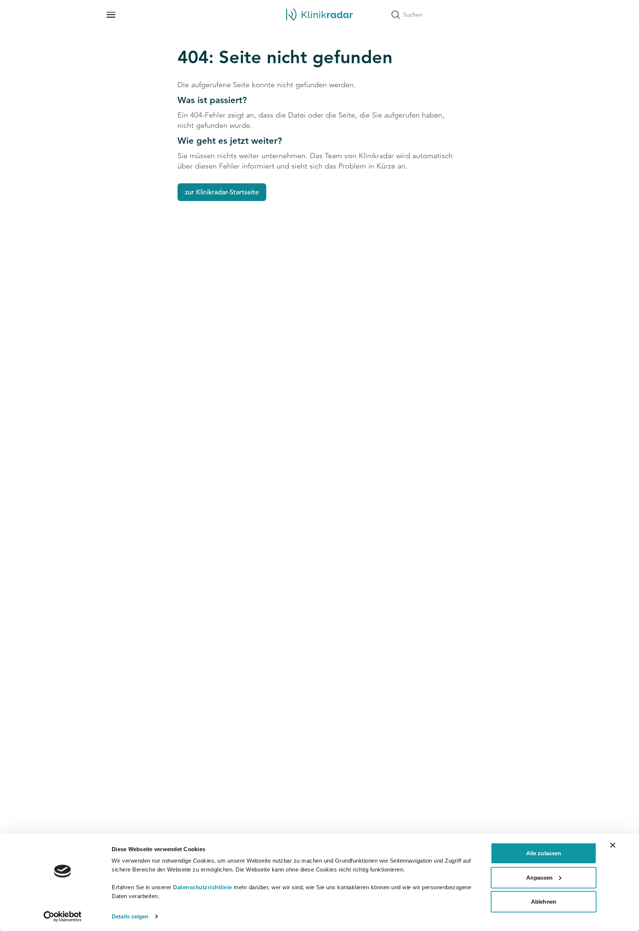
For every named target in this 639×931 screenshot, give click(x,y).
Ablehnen (543, 901)
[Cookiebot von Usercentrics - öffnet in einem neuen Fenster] (62, 916)
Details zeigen (130, 916)
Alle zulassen (543, 853)
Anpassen (539, 877)
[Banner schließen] (612, 845)
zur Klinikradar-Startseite (222, 192)
